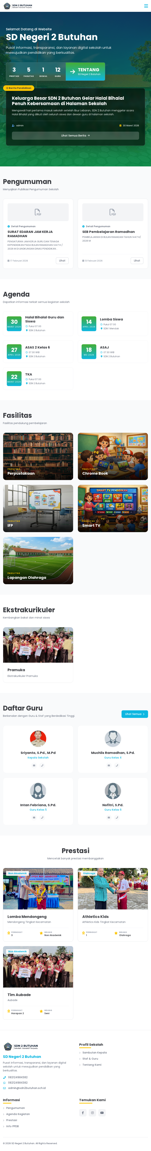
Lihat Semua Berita (73, 135)
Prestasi (11, 1120)
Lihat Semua (133, 714)
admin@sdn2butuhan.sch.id (27, 1088)
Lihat (62, 260)
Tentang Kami (91, 1065)
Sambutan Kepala (94, 1052)
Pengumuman (15, 1108)
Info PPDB (12, 1126)
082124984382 (18, 1083)
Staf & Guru (90, 1059)
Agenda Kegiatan (18, 1114)
